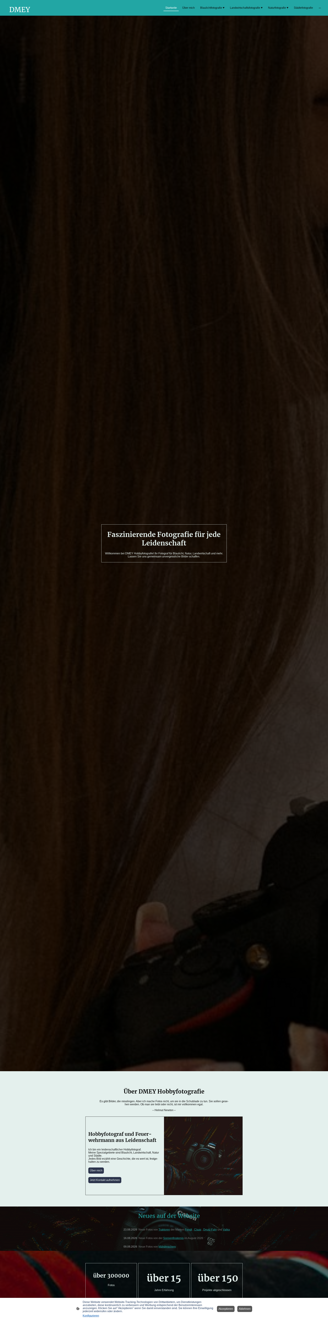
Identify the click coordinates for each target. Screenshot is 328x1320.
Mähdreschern (167, 1246)
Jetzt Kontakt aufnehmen (105, 1180)
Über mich (96, 1170)
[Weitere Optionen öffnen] (319, 8)
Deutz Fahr (210, 1229)
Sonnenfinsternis (173, 1238)
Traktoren (164, 1229)
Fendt (188, 1229)
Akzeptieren (225, 1308)
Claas (197, 1229)
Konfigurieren (91, 1315)
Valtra (226, 1229)
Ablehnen (245, 1308)
